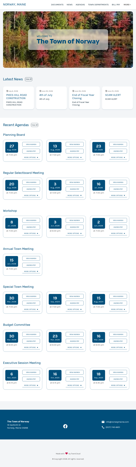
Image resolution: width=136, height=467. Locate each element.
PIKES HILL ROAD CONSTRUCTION (16, 96)
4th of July (45, 95)
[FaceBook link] (65, 427)
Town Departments (98, 4)
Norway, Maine (14, 4)
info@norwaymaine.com (117, 422)
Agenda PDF (31, 151)
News (70, 4)
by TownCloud (74, 454)
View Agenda (31, 144)
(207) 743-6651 (113, 427)
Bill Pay (116, 4)
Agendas (80, 4)
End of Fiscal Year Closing (83, 96)
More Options (30, 157)
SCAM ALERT (113, 95)
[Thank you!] (67, 453)
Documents (57, 4)
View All (29, 79)
